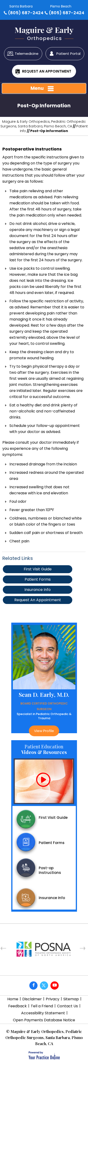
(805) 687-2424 (25, 13)
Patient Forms (38, 579)
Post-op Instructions (50, 870)
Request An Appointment (37, 600)
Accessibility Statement (43, 1013)
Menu (37, 88)
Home (12, 999)
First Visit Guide (38, 569)
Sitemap (71, 999)
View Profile (16, 730)
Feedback (17, 1006)
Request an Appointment (46, 71)
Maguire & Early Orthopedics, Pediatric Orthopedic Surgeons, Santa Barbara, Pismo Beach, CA (43, 124)
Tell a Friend (42, 1006)
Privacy (52, 999)
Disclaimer (32, 999)
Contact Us (67, 1006)
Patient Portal (68, 53)
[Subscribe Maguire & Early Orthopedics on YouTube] (54, 985)
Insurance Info (37, 589)
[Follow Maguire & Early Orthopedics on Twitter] (44, 985)
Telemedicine (26, 53)
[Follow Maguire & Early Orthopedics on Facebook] (33, 985)
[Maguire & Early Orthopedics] (44, 31)
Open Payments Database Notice (44, 1020)
